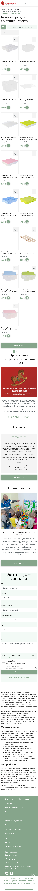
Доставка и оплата (11, 808)
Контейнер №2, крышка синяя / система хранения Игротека (9, 290)
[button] (36, 524)
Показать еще (19, 345)
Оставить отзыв (19, 477)
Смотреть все (17, 563)
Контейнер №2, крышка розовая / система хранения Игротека (9, 328)
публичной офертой (14, 657)
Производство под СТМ (13, 846)
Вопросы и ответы (11, 812)
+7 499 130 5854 (12, 855)
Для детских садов (12, 9)
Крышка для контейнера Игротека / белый (26, 100)
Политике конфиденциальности (27, 883)
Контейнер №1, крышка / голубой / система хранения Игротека (9, 214)
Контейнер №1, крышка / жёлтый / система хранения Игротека (27, 176)
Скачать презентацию (20, 417)
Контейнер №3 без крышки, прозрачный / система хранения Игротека (9, 100)
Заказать (18, 672)
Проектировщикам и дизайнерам (16, 838)
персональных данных (27, 655)
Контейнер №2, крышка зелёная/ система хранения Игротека (27, 290)
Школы (21, 808)
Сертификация (10, 803)
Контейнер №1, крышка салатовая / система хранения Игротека (28, 138)
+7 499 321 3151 (12, 859)
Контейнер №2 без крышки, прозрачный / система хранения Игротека (27, 62)
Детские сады (23, 803)
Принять (19, 887)
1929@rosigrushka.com (14, 863)
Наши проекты (23, 812)
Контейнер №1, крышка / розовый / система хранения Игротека (9, 252)
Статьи (21, 816)
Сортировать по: (9, 33)
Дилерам (8, 842)
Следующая (22, 352)
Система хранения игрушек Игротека (11, 11)
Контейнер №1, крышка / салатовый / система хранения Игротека (28, 214)
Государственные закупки (14, 829)
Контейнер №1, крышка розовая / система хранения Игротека (9, 176)
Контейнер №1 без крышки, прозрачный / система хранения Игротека (9, 62)
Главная (3, 9)
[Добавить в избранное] (15, 39)
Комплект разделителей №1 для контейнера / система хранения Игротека (27, 252)
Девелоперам (9, 833)
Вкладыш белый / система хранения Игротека (8, 138)
